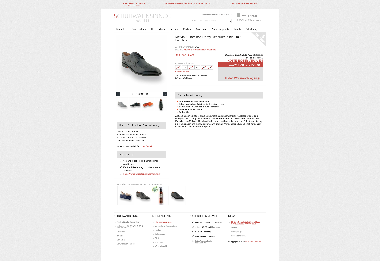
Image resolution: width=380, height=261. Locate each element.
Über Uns (121, 232)
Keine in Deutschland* (141, 174)
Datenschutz (160, 234)
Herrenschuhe (158, 29)
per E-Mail (147, 146)
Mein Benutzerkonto (212, 14)
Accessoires (202, 29)
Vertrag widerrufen (163, 222)
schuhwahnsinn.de (127, 215)
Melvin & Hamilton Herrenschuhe (200, 49)
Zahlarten (121, 240)
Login (229, 14)
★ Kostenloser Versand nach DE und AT (188, 4)
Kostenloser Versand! (245, 60)
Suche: (193, 20)
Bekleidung (251, 29)
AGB (157, 238)
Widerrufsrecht (161, 246)
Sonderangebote (220, 29)
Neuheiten (121, 29)
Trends (237, 29)
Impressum (159, 242)
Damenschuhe (139, 29)
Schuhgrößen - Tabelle (126, 244)
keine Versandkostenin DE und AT (204, 242)
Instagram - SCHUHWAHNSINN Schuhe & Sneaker (130, 227)
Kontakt (158, 230)
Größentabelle (182, 71)
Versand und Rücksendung (166, 226)
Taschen (174, 29)
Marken (187, 29)
